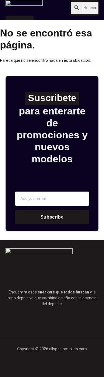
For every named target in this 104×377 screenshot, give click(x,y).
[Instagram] (75, 320)
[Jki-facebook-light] (29, 320)
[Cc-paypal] (52, 364)
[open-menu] (46, 7)
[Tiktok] (60, 320)
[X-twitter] (44, 320)
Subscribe (52, 217)
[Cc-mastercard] (71, 364)
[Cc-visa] (33, 364)
